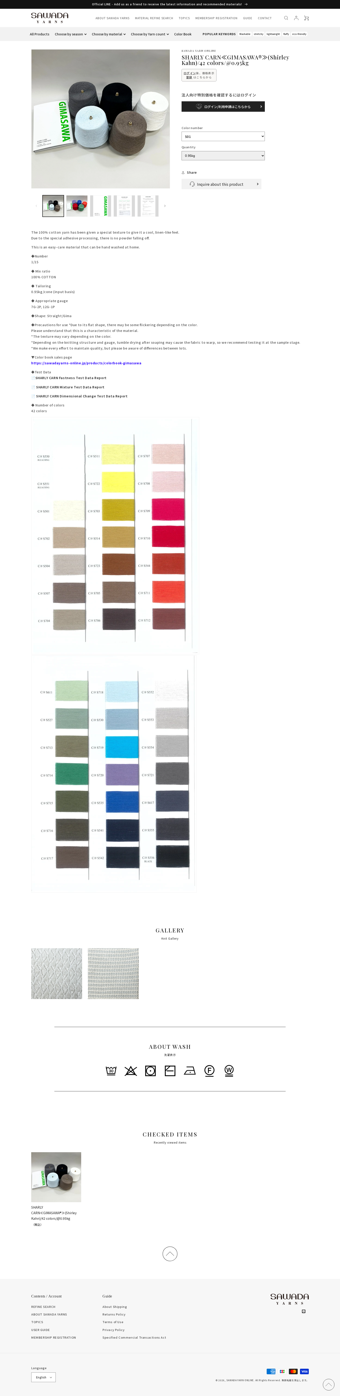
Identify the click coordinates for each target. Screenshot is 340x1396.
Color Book (183, 34)
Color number (192, 128)
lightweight (273, 34)
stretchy (258, 34)
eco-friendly (299, 34)
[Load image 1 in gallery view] (53, 206)
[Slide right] (165, 206)
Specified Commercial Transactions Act (134, 1337)
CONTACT (265, 18)
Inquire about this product (220, 184)
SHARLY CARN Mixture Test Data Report (68, 387)
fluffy (286, 34)
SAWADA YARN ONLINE (240, 1380)
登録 (189, 77)
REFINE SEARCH (43, 1306)
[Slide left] (36, 206)
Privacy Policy (113, 1330)
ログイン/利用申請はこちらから (227, 106)
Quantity (188, 147)
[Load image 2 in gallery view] (76, 206)
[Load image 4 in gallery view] (124, 206)
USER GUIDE (40, 1330)
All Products (39, 34)
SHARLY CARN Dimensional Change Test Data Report (79, 396)
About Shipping (114, 1306)
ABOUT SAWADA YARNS (113, 18)
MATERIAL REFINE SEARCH (154, 18)
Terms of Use (112, 1322)
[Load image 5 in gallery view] (148, 206)
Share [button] (192, 172)
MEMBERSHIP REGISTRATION (216, 18)
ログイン (190, 73)
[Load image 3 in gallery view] (100, 206)
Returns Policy (113, 1314)
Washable (244, 34)
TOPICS (184, 18)
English (41, 1377)
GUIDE (247, 18)
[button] (286, 18)
